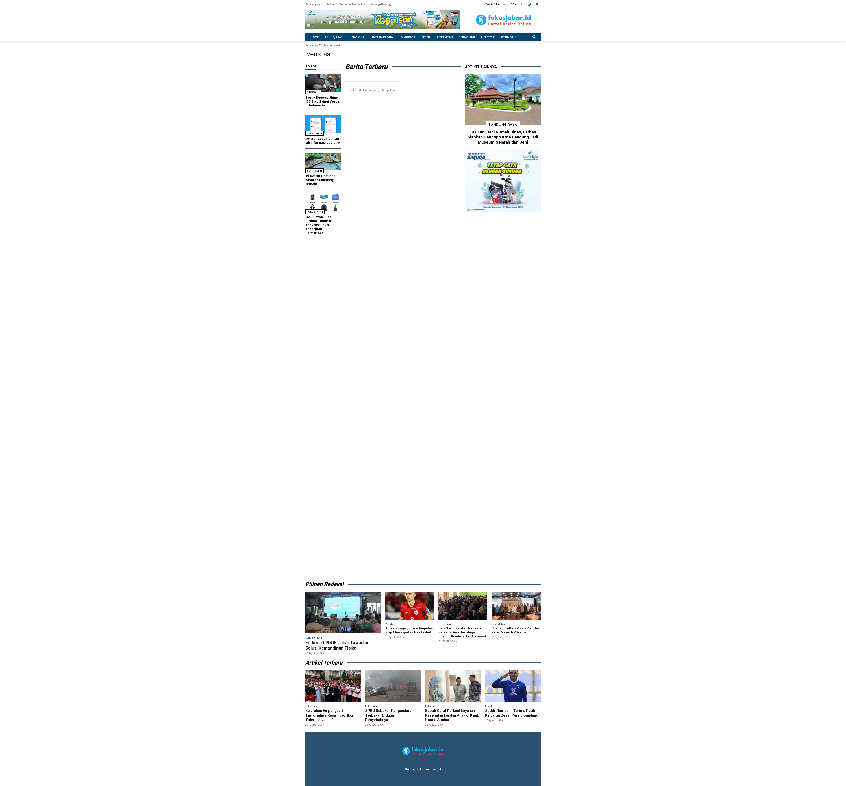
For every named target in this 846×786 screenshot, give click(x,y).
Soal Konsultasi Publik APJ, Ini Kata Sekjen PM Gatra (515, 630)
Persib (389, 624)
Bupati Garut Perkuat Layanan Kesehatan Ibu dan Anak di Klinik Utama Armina (452, 715)
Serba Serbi (314, 133)
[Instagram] (529, 4)
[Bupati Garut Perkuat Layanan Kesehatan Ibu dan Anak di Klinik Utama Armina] (453, 686)
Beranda (310, 45)
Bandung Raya (503, 124)
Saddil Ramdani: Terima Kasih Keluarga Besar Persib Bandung (511, 712)
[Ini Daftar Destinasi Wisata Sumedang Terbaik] (323, 161)
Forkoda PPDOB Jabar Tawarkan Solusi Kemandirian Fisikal (337, 645)
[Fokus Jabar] (503, 20)
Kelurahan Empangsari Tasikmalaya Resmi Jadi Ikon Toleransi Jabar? (329, 715)
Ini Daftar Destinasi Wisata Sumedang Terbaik (320, 180)
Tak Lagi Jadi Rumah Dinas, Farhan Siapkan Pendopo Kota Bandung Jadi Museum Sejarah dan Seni (503, 137)
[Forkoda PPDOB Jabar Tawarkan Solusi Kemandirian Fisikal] (343, 612)
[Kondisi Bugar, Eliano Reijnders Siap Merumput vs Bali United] (409, 606)
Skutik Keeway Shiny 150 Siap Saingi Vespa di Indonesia (322, 101)
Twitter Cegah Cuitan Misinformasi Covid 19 (322, 141)
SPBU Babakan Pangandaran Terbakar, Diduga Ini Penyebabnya (389, 715)
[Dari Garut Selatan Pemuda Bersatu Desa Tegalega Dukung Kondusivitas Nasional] (462, 606)
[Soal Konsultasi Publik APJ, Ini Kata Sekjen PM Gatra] (516, 606)
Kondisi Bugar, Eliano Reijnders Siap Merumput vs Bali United (409, 630)
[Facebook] (521, 4)
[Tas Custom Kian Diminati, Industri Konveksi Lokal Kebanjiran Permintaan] (323, 203)
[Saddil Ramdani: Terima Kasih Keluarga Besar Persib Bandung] (513, 686)
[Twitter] (537, 4)
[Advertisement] (503, 395)
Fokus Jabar (315, 212)
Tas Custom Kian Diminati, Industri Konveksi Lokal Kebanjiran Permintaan (318, 225)
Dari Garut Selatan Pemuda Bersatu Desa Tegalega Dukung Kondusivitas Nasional (462, 632)
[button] (534, 37)
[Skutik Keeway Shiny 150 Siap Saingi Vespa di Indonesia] (323, 83)
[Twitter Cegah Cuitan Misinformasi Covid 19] (323, 124)
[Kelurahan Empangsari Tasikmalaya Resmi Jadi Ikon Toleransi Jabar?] (333, 686)
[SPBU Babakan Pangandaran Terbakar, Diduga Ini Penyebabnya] (393, 686)
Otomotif (313, 92)
